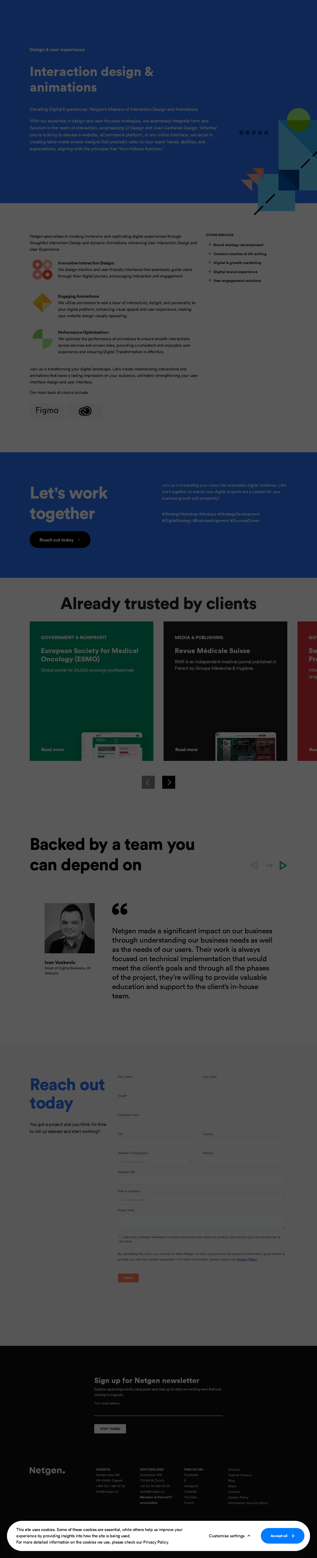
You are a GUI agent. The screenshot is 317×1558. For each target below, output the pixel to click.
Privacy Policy (155, 1542)
